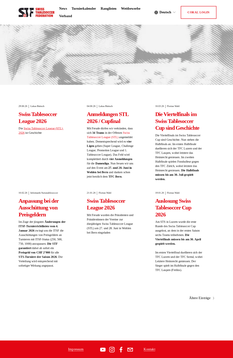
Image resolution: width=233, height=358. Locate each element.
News (63, 8)
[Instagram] (112, 350)
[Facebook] (121, 350)
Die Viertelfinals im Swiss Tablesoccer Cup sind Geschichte (177, 121)
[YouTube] (103, 350)
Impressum (76, 349)
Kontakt (149, 349)
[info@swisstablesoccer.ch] (130, 350)
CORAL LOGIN (198, 12)
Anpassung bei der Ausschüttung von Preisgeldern (38, 208)
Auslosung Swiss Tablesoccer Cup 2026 (173, 208)
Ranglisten (108, 8)
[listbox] (165, 12)
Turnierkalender (84, 8)
